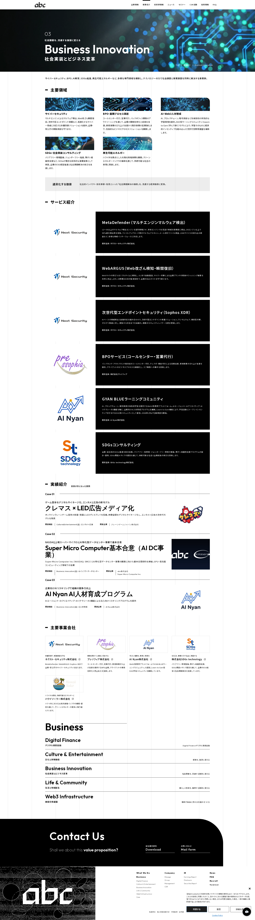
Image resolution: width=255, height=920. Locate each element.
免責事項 (152, 912)
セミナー (182, 4)
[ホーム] (40, 4)
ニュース (171, 4)
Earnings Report (190, 877)
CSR (166, 887)
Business (141, 877)
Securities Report (190, 883)
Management (170, 883)
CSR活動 (193, 4)
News (212, 873)
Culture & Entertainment (146, 884)
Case (138, 897)
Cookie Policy (217, 915)
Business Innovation (143, 887)
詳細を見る (240, 909)
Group (167, 880)
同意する (197, 909)
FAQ (214, 4)
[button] (249, 888)
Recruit (214, 881)
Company (170, 873)
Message (168, 877)
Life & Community (143, 891)
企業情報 (135, 4)
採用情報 (205, 4)
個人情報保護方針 (163, 912)
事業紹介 (146, 4)
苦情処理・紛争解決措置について (183, 912)
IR (185, 873)
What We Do (143, 873)
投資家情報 (159, 4)
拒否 (219, 909)
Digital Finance (142, 881)
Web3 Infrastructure (144, 894)
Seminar (214, 885)
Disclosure (188, 880)
